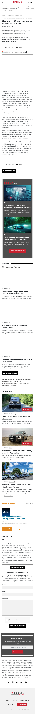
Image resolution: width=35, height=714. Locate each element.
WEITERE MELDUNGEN (10, 373)
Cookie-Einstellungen (26, 709)
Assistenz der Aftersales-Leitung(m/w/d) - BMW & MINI (14, 518)
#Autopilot (28, 379)
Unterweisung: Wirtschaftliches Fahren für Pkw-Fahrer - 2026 (16, 239)
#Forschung (22, 383)
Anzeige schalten (21, 529)
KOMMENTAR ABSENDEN (17, 626)
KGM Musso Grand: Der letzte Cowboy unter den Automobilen (17, 452)
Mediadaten (24, 700)
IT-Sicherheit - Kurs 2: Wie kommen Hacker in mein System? (17, 207)
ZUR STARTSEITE (9, 171)
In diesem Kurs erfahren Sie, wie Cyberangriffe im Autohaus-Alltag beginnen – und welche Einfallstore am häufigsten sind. (17, 212)
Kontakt (11, 704)
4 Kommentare (9, 47)
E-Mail (3, 584)
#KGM (10, 448)
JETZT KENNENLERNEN (17, 251)
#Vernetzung (17, 381)
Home (3, 15)
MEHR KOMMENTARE (17, 567)
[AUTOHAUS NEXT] (11, 182)
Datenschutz (17, 709)
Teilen (20, 47)
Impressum (6, 709)
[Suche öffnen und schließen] (27, 2)
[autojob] (29, 503)
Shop (8, 700)
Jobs (15, 700)
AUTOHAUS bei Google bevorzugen (14, 52)
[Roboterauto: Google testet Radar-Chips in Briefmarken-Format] (17, 278)
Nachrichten (10, 15)
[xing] (17, 682)
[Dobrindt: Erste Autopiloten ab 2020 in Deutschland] (17, 346)
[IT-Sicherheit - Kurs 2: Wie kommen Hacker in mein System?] (17, 193)
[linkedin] (21, 682)
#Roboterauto (19, 379)
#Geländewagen (13, 414)
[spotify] (26, 682)
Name (3, 591)
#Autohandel (12, 482)
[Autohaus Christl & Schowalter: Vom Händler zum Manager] (17, 471)
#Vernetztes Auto (7, 381)
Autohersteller (18, 15)
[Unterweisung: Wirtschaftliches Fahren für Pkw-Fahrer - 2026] (17, 225)
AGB (12, 709)
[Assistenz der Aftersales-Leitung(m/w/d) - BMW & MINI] (6, 511)
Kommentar (5, 598)
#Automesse (5, 385)
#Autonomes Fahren (11, 267)
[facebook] (8, 682)
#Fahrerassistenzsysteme (9, 383)
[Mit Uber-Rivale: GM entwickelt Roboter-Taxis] (17, 312)
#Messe (13, 385)
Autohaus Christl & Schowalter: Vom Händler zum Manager (16, 486)
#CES (28, 383)
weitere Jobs (7, 529)
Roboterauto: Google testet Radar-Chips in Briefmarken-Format (15, 293)
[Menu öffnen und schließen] (3, 2)
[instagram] (13, 682)
